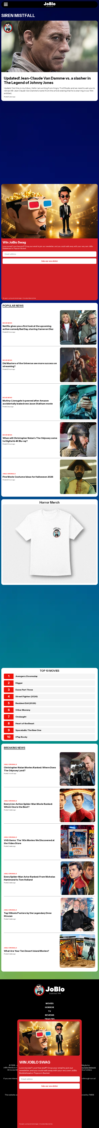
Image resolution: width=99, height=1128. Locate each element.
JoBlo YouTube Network (86, 1067)
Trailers (50, 1019)
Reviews (49, 1015)
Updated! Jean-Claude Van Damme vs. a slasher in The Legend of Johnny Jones (47, 80)
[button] (6, 4)
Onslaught (20, 716)
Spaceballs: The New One (28, 730)
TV (49, 1011)
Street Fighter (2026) (26, 696)
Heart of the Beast (24, 723)
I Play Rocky (21, 737)
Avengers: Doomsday (26, 676)
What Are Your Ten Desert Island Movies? (26, 951)
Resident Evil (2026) (25, 703)
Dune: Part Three (24, 689)
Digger (19, 683)
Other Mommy (22, 710)
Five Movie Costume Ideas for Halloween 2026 (28, 477)
